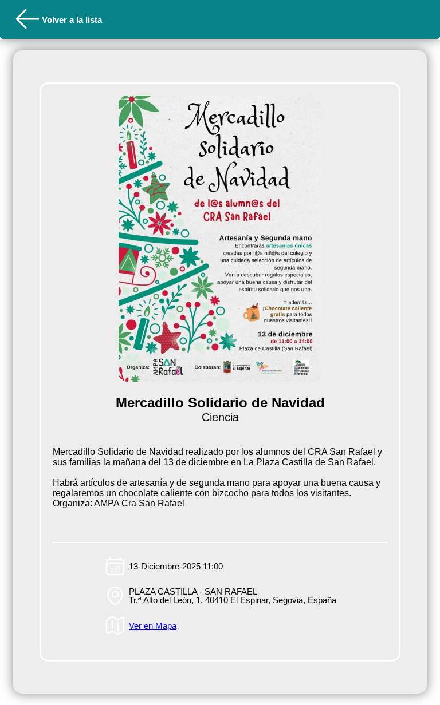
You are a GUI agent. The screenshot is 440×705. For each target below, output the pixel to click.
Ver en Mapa (152, 626)
